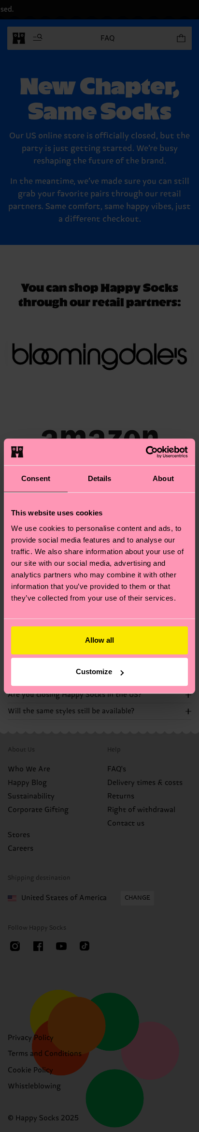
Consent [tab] (35, 478)
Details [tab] (100, 478)
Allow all (99, 640)
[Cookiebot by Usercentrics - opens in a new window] (145, 452)
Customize (94, 671)
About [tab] (163, 478)
